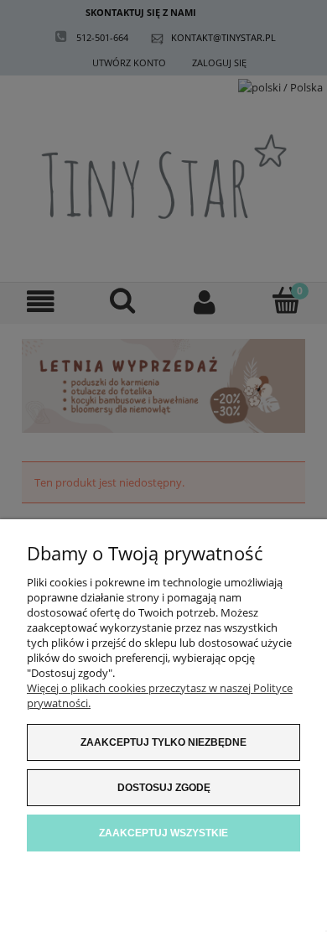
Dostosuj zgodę (163, 788)
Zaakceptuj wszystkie (163, 833)
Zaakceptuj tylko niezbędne (163, 742)
